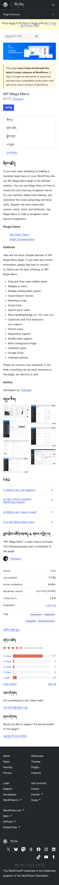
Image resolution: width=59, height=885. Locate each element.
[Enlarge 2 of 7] (24, 424)
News (6, 761)
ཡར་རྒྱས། (10, 144)
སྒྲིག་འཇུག (10, 136)
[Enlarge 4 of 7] (24, 461)
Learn (6, 783)
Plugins (35, 767)
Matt (7, 816)
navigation (31, 621)
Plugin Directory (11, 14)
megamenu (49, 614)
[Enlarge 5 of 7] (51, 409)
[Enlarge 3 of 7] (24, 444)
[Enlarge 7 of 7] (51, 453)
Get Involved (38, 783)
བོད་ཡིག (14, 841)
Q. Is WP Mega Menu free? (18, 522)
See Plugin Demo (19, 234)
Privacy (7, 772)
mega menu (36, 614)
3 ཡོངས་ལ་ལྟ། (50, 605)
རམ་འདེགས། (11, 152)
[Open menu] (54, 5)
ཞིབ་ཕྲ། (9, 119)
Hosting (7, 767)
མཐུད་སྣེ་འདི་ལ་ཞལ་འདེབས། (15, 736)
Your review (10, 684)
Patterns (36, 772)
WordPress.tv (12, 800)
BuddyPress (11, 827)
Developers (9, 794)
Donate (37, 794)
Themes (35, 761)
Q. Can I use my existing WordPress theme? (17, 501)
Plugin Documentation (22, 239)
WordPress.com (14, 810)
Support (7, 788)
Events (35, 788)
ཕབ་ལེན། (8, 107)
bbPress (9, 821)
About (6, 756)
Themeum (17, 99)
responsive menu (46, 621)
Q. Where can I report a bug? (20, 512)
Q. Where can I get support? (19, 490)
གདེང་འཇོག (11, 128)
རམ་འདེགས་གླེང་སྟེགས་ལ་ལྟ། (15, 707)
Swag (36, 800)
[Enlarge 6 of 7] (51, 431)
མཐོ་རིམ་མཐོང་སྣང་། (11, 630)
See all (52, 684)
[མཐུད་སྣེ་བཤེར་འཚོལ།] (36, 36)
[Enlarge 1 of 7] (24, 409)
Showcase (37, 756)
